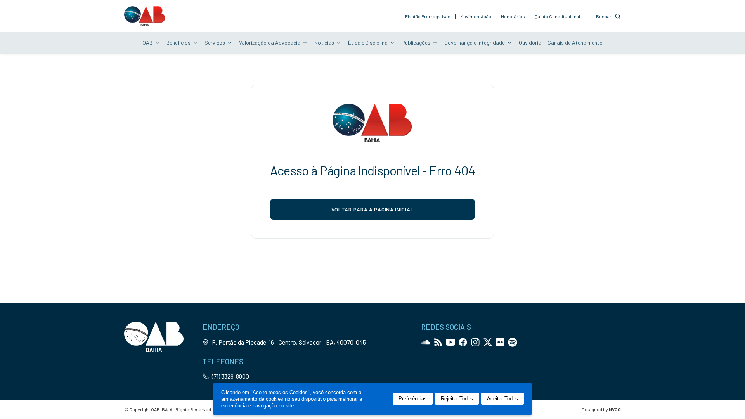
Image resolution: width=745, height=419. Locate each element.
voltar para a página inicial (372, 209)
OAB (147, 42)
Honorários (513, 16)
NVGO (615, 409)
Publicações (416, 42)
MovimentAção (475, 16)
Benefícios (178, 42)
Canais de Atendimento (575, 42)
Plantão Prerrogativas (427, 16)
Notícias (324, 42)
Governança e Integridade (474, 42)
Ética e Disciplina (368, 42)
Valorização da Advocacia (269, 42)
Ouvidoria (530, 42)
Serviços (214, 42)
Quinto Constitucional (557, 16)
